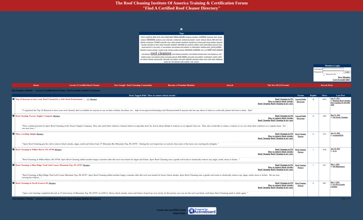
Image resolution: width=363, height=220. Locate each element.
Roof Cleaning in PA (284, 99)
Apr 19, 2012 (335, 149)
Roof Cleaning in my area (282, 104)
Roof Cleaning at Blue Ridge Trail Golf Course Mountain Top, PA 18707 (49, 165)
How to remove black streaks (280, 101)
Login (347, 72)
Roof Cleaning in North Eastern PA (32, 183)
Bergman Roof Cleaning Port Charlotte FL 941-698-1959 (340, 103)
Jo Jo (335, 151)
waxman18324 (338, 135)
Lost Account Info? (342, 80)
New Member (344, 77)
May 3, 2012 (335, 182)
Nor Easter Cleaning (340, 117)
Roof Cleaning (264, 104)
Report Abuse (179, 213)
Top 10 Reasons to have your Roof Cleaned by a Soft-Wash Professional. (49, 99)
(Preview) (93, 99)
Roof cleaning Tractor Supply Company (34, 116)
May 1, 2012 (335, 164)
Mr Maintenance (339, 167)
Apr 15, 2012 (335, 133)
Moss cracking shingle (26, 134)
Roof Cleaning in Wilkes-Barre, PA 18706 (35, 149)
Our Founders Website (22, 90)
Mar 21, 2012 (335, 115)
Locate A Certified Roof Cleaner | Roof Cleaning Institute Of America (68, 90)
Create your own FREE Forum (171, 210)
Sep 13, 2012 (335, 99)
